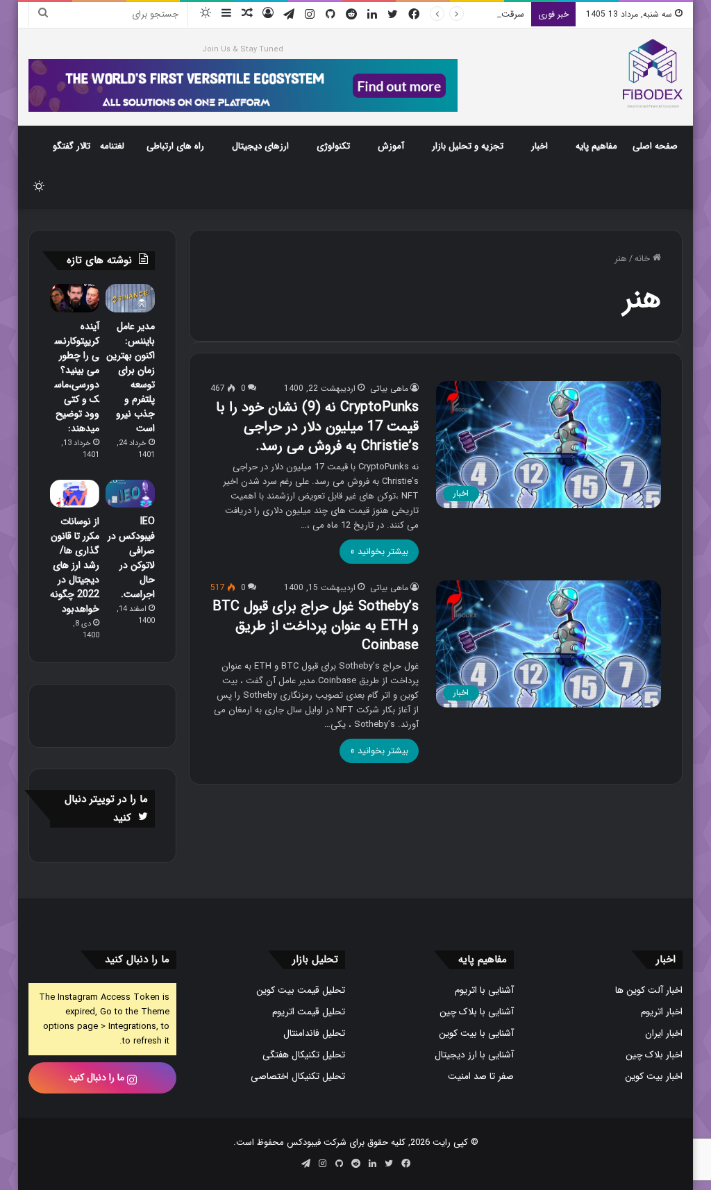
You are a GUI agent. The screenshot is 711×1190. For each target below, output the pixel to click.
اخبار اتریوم (662, 1012)
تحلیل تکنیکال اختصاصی (298, 1076)
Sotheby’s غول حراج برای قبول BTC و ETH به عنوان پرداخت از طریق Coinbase (315, 626)
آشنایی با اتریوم (484, 990)
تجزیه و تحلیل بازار (467, 146)
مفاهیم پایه (596, 146)
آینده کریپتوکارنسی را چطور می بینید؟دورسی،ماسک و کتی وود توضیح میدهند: (77, 377)
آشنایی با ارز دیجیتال (474, 1055)
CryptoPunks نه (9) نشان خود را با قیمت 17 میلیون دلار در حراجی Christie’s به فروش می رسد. (317, 426)
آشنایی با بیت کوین (476, 1033)
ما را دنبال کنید (97, 1077)
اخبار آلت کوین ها (649, 990)
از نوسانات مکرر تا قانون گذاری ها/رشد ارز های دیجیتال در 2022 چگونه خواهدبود (74, 565)
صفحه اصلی (655, 146)
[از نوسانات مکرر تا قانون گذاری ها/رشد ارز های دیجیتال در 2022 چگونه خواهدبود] (74, 494)
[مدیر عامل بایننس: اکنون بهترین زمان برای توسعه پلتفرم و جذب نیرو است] (130, 298)
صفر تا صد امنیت (481, 1076)
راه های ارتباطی (175, 146)
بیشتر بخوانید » (379, 551)
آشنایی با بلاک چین (477, 1012)
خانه (644, 258)
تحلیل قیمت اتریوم (308, 1012)
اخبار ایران (664, 1033)
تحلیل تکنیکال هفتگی (303, 1055)
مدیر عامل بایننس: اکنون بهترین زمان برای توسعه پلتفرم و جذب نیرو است (130, 377)
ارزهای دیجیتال (260, 146)
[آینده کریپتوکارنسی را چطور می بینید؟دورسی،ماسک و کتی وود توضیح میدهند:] (74, 298)
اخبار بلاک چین (654, 1055)
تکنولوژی (333, 146)
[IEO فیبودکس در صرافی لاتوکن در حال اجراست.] (130, 494)
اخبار (539, 146)
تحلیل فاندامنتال (314, 1033)
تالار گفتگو (71, 146)
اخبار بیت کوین (654, 1076)
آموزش (391, 146)
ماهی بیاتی (389, 388)
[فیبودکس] (653, 73)
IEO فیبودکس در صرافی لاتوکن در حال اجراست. (131, 558)
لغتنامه (112, 146)
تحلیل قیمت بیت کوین (300, 990)
